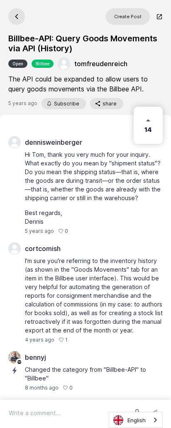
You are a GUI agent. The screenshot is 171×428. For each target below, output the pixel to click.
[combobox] (136, 420)
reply (78, 231)
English (136, 420)
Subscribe (66, 103)
